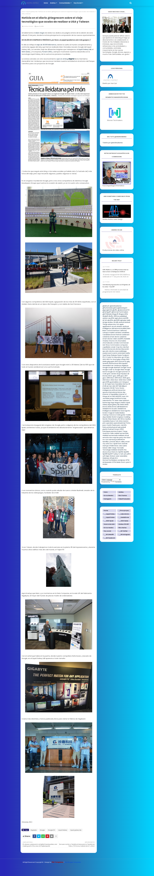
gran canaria (111, 374)
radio (112, 433)
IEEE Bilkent (123, 386)
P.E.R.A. (128, 423)
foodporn (125, 355)
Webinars (106, 458)
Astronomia (118, 328)
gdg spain (110, 361)
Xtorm (123, 462)
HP (129, 384)
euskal (105, 353)
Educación (125, 349)
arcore (114, 326)
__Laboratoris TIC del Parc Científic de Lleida (125, 514)
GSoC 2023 (118, 380)
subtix (125, 446)
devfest (126, 347)
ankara (110, 324)
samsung (112, 439)
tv (119, 454)
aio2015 (125, 318)
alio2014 (110, 320)
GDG (104, 359)
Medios (122, 413)
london (105, 413)
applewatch (107, 326)
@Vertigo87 (107, 312)
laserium (126, 400)
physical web (116, 427)
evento (115, 353)
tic (117, 452)
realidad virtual (123, 435)
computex (124, 345)
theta (113, 452)
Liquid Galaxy (62, 830)
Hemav (125, 384)
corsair (113, 347)
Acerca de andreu (110, 524)
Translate (118, 482)
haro (113, 384)
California (123, 331)
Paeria (114, 425)
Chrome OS (113, 341)
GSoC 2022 (110, 380)
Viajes (107, 456)
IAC (108, 386)
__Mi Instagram (124, 534)
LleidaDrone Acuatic (110, 409)
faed (104, 355)
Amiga (105, 322)
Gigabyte (34, 830)
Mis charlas (122, 528)
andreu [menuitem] (53, 3)
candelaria (125, 333)
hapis (109, 384)
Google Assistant (114, 367)
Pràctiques (106, 431)
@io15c (114, 310)
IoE (108, 396)
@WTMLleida (107, 314)
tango (114, 448)
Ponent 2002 (47, 52)
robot (128, 437)
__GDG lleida (123, 521)
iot (111, 396)
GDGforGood (113, 363)
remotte (106, 437)
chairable (126, 339)
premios (114, 431)
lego (109, 403)
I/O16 (104, 386)
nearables (106, 421)
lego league (115, 403)
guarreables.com (116, 382)
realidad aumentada (110, 435)
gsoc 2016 (116, 376)
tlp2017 (110, 454)
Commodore (115, 345)
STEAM (111, 446)
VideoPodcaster (124, 499)
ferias (108, 355)
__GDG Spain (108, 521)
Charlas (105, 341)
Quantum (106, 433)
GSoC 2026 (127, 380)
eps (104, 351)
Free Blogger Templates (72, 862)
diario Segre (40, 33)
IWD (113, 396)
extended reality (124, 353)
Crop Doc (119, 347)
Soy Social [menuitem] (78, 3)
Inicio (23, 12)
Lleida (122, 405)
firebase (114, 355)
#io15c (110, 316)
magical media (113, 413)
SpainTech (117, 444)
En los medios (108, 528)
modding (127, 417)
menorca (112, 415)
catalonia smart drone (111, 337)
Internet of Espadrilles (110, 394)
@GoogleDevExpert (120, 308)
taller (110, 448)
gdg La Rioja (121, 359)
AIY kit (105, 320)
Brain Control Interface (111, 331)
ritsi (125, 437)
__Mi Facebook (109, 538)
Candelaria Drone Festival (112, 335)
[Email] (52, 836)
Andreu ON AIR (113, 322)
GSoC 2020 (122, 378)
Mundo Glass (107, 419)
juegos (112, 398)
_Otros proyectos (125, 511)
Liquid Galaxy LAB (84, 49)
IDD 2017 (116, 386)
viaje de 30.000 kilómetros (46, 45)
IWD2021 (118, 396)
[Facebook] (34, 836)
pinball (123, 427)
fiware (119, 355)
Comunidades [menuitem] (64, 3)
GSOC (110, 376)
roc (104, 439)
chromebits (122, 341)
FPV (104, 357)
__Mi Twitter (123, 531)
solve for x (109, 444)
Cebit (115, 339)
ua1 (125, 454)
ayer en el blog (65, 59)
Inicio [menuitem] (46, 3)
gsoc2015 (106, 382)
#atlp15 (105, 316)
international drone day (116, 392)
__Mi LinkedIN (109, 534)
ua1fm (128, 454)
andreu (121, 492)
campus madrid (108, 333)
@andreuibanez (116, 306)
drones (118, 349)
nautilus (128, 419)
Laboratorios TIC (108, 400)
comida (116, 343)
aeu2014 (111, 318)
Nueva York (114, 421)
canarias (118, 333)
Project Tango (122, 431)
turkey (115, 454)
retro (111, 437)
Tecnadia (120, 448)
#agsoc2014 (123, 314)
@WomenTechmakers (120, 312)
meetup (106, 415)
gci (123, 357)
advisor (105, 318)
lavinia (105, 403)
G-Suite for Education (113, 357)
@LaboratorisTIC (124, 310)
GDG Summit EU (120, 361)
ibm (110, 386)
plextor (105, 429)
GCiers (126, 357)
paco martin (107, 425)
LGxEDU (122, 403)
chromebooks (108, 343)
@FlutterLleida (108, 308)
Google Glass (119, 370)
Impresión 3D (107, 388)
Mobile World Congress (114, 417)
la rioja (123, 398)
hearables (118, 384)
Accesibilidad (122, 316)
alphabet (123, 320)
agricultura (119, 318)
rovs (106, 439)
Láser (120, 400)
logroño (127, 411)
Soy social (107, 531)
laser (116, 400)
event (110, 353)
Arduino (119, 326)
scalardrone (120, 439)
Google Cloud (126, 367)
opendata (109, 423)
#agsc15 (115, 314)
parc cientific (122, 425)
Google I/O (51, 830)
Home (106, 511)
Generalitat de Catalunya (112, 365)
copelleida (106, 347)
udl (104, 456)
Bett (128, 328)
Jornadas (106, 398)
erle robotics (110, 351)
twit (121, 454)
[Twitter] (39, 836)
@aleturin (106, 306)
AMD (128, 320)
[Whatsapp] (43, 836)
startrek (124, 444)
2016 (115, 316)
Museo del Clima (118, 419)
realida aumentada (121, 433)
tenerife (121, 450)
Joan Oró (125, 396)
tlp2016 (105, 454)
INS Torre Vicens (118, 388)
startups (106, 446)
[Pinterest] (47, 836)
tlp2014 (120, 452)
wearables (123, 456)
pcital (109, 427)
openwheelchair (120, 423)
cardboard (125, 335)
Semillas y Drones (109, 442)
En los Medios (108, 496)
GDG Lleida (26, 52)
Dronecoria (111, 349)
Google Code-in (108, 370)
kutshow (118, 398)
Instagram (107, 499)
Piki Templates (57, 862)
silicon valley (120, 442)
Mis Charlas (123, 496)
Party (104, 427)
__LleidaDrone (124, 517)
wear (117, 456)
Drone (105, 349)
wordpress (121, 460)
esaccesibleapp (121, 351)
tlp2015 (126, 452)
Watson (112, 456)
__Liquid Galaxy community (110, 517)
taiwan (105, 448)
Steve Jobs (118, 446)
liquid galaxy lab (31, 12)
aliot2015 (116, 320)
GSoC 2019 (114, 378)
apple (122, 324)
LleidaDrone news (117, 411)
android (121, 322)
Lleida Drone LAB (113, 407)
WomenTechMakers (110, 460)
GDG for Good (111, 359)
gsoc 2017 (124, 376)
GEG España (123, 363)
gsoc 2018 (106, 378)
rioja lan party (118, 437)
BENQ (125, 328)
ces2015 (120, 339)
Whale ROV (114, 458)
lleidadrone (124, 407)
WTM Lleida (116, 462)
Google (42, 830)
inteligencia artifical (110, 390)
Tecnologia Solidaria (110, 450)
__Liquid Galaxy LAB (110, 514)
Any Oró (116, 324)
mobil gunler (120, 415)
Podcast (111, 429)
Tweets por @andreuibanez (113, 143)
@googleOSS (107, 310)
